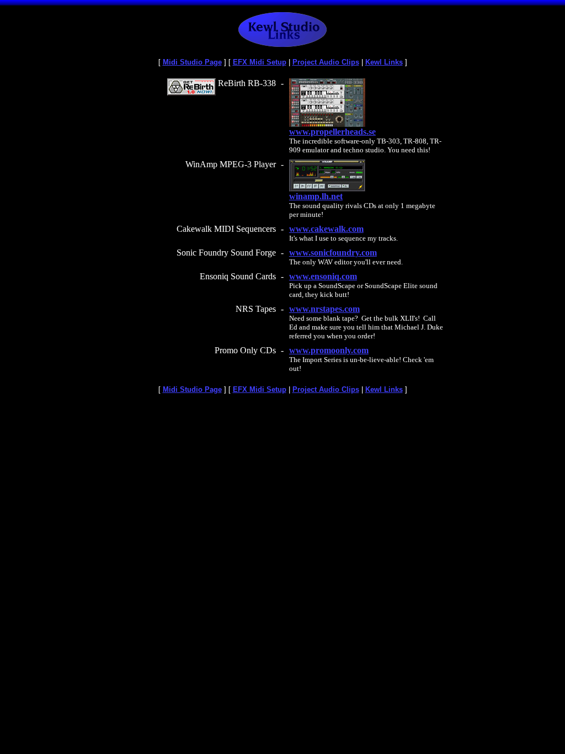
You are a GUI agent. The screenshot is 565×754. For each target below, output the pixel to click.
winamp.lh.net (316, 196)
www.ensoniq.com (323, 276)
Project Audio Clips (325, 62)
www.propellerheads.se (332, 131)
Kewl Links (384, 62)
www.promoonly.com (329, 350)
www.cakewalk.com (326, 228)
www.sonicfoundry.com (333, 252)
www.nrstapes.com (324, 309)
